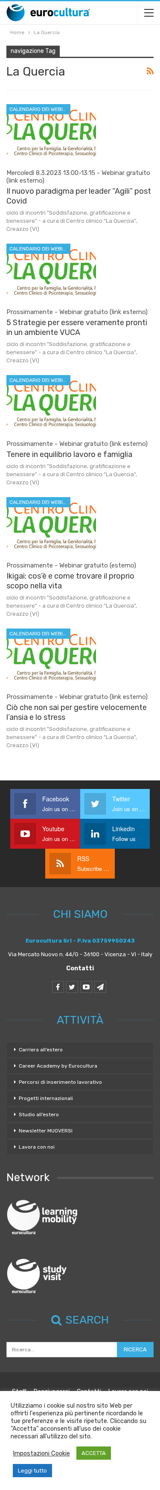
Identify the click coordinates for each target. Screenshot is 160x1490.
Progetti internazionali (46, 1098)
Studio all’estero (39, 1115)
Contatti (80, 968)
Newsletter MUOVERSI (46, 1131)
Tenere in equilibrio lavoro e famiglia (69, 454)
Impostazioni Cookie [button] (41, 1453)
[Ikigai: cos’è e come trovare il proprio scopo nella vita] (51, 525)
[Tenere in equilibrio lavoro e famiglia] (51, 403)
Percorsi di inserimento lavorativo (60, 1082)
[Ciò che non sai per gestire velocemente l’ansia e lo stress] (51, 657)
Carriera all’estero (41, 1050)
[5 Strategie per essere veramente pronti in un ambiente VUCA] (51, 272)
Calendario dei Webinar (39, 109)
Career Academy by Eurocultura (58, 1066)
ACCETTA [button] (93, 1453)
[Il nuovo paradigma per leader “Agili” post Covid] (51, 132)
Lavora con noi (37, 1147)
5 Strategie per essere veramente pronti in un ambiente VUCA (76, 327)
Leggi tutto (32, 1470)
